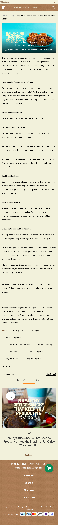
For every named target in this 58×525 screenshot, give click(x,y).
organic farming (45, 344)
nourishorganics (14, 50)
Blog (12, 15)
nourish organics (13, 337)
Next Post (51, 373)
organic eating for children (18, 344)
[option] (29, 420)
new (50, 330)
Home (4, 15)
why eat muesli (12, 358)
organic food (11, 351)
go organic (36, 330)
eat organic (18, 330)
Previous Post (8, 373)
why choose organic (34, 351)
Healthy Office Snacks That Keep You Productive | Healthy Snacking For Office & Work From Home (29, 441)
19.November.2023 (31, 50)
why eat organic (34, 358)
